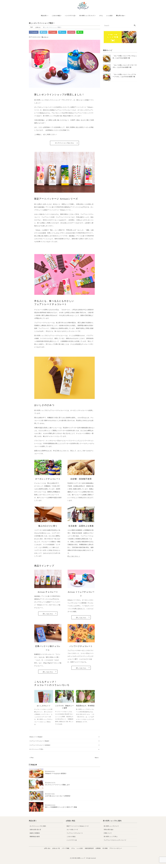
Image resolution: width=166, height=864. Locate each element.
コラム (101, 15)
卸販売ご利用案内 (35, 833)
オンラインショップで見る (36, 749)
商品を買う (44, 15)
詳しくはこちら (48, 614)
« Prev (32, 757)
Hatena (63, 32)
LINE (80, 32)
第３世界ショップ (80, 858)
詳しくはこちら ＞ (74, 556)
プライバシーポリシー (115, 848)
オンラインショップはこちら (64, 143)
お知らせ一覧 (56, 848)
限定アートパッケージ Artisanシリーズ (77, 826)
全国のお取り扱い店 (35, 829)
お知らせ (45, 37)
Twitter (44, 32)
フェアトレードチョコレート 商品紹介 (39, 741)
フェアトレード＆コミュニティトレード (115, 840)
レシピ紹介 (109, 15)
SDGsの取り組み (108, 829)
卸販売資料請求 (89, 848)
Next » (97, 757)
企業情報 (98, 848)
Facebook (34, 32)
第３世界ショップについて (86, 15)
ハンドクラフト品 (70, 15)
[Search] (134, 25)
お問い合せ (47, 848)
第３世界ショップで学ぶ (110, 836)
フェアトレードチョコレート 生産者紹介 (39, 745)
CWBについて (108, 833)
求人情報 (105, 848)
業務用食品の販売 (35, 836)
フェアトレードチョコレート (75, 833)
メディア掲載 (65, 848)
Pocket (72, 32)
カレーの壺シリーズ (72, 829)
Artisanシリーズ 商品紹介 (36, 737)
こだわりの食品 (56, 15)
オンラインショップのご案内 (38, 826)
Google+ (53, 32)
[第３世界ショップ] (83, 5)
